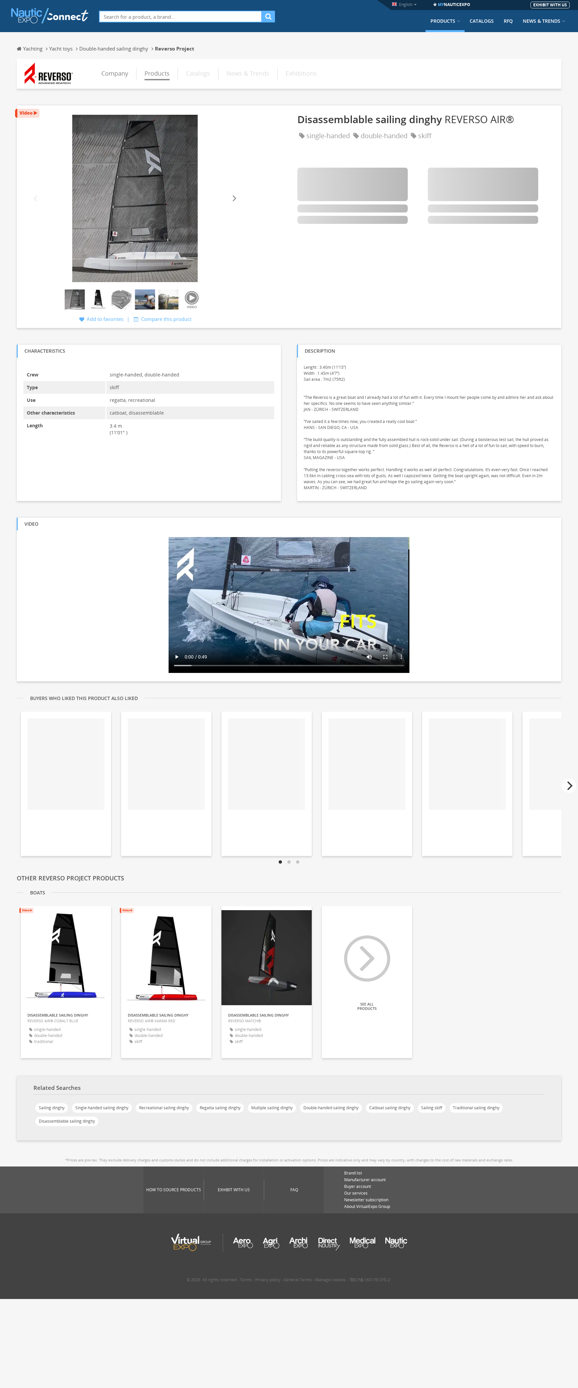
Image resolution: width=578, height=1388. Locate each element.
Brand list (353, 1173)
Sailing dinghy (52, 1108)
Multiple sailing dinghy (272, 1108)
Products (442, 21)
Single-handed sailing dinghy (101, 1108)
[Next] (234, 198)
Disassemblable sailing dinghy (67, 1121)
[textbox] (180, 16)
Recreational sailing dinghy (164, 1108)
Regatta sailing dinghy (220, 1108)
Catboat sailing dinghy (389, 1108)
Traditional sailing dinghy (476, 1108)
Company (114, 73)
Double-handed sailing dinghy (331, 1108)
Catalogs (482, 21)
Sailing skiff (431, 1108)
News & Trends (541, 21)
